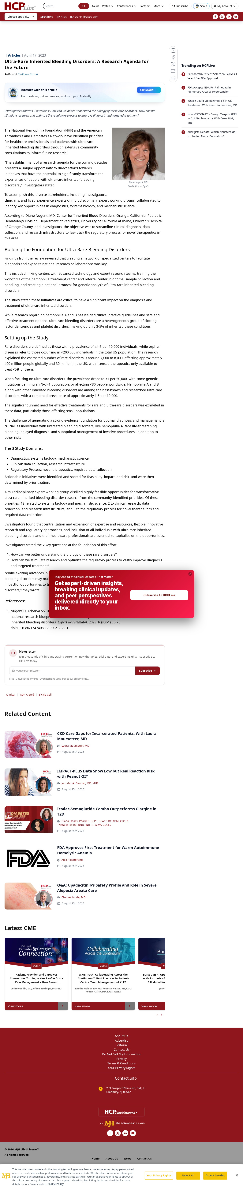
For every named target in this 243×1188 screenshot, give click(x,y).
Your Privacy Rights (159, 1175)
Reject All (188, 1175)
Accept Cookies (215, 1175)
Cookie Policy (55, 1184)
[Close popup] (190, 574)
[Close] (237, 1175)
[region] (121, 1176)
